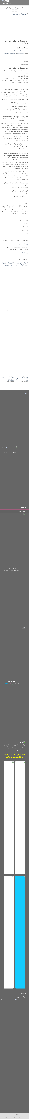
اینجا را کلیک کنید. (23, 244)
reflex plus (21, 53)
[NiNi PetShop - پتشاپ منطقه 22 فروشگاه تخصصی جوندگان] (8, 2)
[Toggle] (27, 511)
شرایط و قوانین (16, 1114)
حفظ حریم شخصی (8, 1114)
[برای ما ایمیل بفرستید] (23, 1000)
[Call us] (21, 1000)
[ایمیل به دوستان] (25, 56)
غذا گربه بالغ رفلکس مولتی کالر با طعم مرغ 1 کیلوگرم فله (21, 379)
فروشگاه (17, 8)
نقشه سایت (22, 1114)
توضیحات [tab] (26, 61)
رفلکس (12, 53)
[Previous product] (13, 10)
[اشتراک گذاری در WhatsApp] (27, 56)
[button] (23, 2)
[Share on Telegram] (23, 56)
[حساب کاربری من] (19, 2)
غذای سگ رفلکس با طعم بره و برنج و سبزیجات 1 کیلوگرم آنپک (8, 379)
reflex (18, 53)
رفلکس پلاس (7, 53)
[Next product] (16, 10)
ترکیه (15, 53)
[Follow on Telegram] (19, 1000)
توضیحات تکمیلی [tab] (24, 64)
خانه (22, 8)
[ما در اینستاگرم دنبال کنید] (25, 1000)
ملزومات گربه (9, 8)
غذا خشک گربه (22, 50)
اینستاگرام (10, 683)
